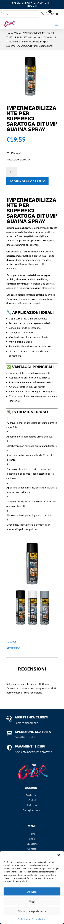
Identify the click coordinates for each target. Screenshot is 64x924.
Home (9, 33)
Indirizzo (32, 805)
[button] (58, 855)
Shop (32, 838)
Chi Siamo (32, 843)
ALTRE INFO (13, 648)
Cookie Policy (23, 919)
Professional (36, 37)
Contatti (32, 848)
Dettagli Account (32, 810)
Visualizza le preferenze (32, 911)
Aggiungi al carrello (27, 181)
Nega (32, 901)
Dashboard (32, 795)
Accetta (32, 891)
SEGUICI (11, 641)
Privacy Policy (38, 919)
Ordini (32, 800)
